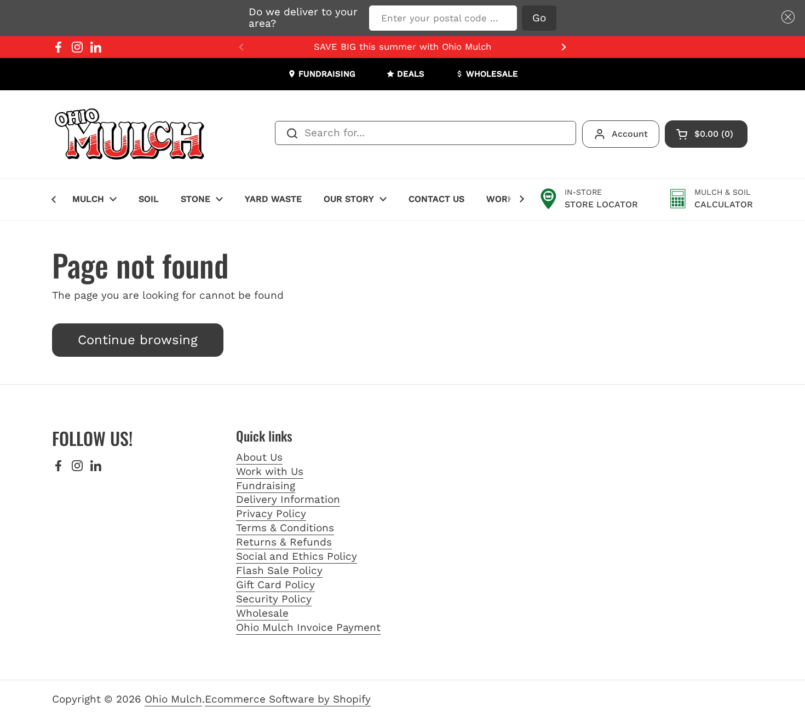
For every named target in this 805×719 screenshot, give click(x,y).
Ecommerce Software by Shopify (288, 699)
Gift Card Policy (275, 584)
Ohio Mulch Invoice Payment (308, 627)
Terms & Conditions (285, 527)
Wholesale (262, 613)
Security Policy (274, 599)
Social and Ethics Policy (296, 556)
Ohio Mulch (173, 699)
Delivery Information (288, 499)
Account (630, 134)
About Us (259, 457)
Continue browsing (138, 339)
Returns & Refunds (284, 542)
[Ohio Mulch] (130, 134)
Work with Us (269, 471)
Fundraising (265, 485)
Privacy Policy (271, 513)
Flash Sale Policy (279, 570)
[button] (786, 17)
